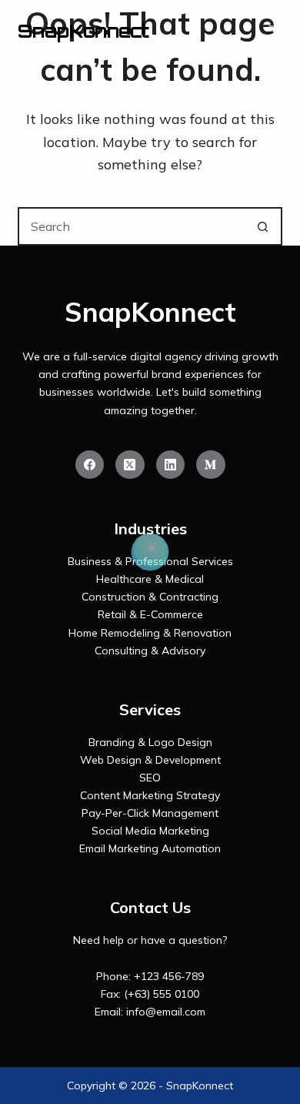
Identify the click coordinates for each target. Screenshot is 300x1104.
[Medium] (210, 465)
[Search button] (263, 226)
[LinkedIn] (170, 465)
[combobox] (132, 226)
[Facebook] (90, 465)
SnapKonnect (83, 30)
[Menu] (275, 31)
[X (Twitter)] (130, 465)
